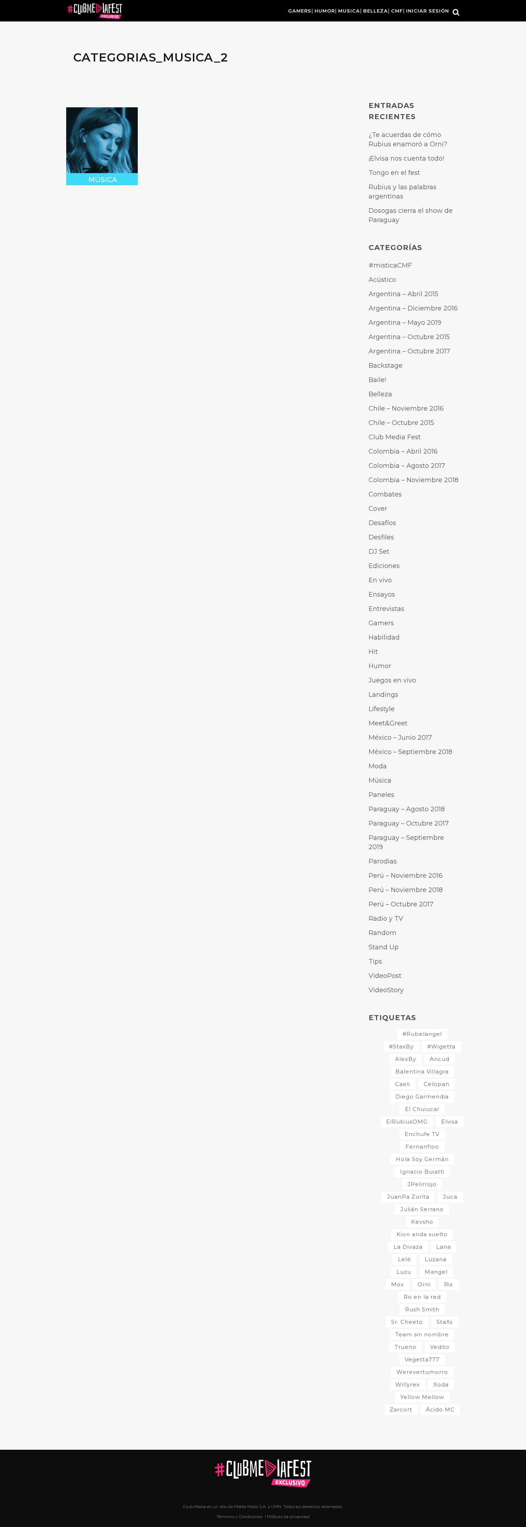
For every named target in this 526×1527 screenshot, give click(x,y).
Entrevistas (386, 609)
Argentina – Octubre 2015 (409, 337)
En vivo (380, 580)
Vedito (439, 1347)
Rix (448, 1284)
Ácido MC (440, 1409)
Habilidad (384, 637)
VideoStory (386, 990)
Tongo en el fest (394, 173)
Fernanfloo (422, 1146)
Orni (424, 1284)
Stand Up (384, 947)
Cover (378, 509)
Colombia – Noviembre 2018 (413, 480)
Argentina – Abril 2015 (403, 294)
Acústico (382, 280)
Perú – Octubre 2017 (401, 904)
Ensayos (382, 594)
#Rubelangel (422, 1034)
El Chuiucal (422, 1109)
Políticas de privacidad (288, 1516)
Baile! (377, 380)
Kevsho (422, 1221)
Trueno (406, 1347)
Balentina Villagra (422, 1071)
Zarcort (401, 1409)
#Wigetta (441, 1046)
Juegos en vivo (392, 680)
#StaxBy (401, 1046)
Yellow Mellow (422, 1397)
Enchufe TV (422, 1134)
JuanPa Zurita (408, 1196)
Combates (385, 494)
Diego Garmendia (422, 1096)
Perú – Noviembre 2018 (406, 890)
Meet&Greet (388, 723)
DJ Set (379, 552)
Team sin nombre (422, 1334)
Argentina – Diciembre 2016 (413, 308)
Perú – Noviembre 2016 (406, 876)
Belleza (380, 394)
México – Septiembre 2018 (410, 752)
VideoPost (385, 976)
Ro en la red (422, 1296)
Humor (380, 666)
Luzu (403, 1271)
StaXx (445, 1321)
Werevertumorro (422, 1372)
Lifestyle (382, 709)
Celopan (436, 1084)
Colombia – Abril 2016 (403, 451)
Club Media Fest (395, 437)
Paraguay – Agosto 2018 (407, 809)
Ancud (439, 1059)
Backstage (386, 365)
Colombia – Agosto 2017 (407, 466)
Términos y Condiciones (240, 1516)
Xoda (441, 1384)
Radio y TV (386, 918)
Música (380, 780)
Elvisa (449, 1121)
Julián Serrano (422, 1209)
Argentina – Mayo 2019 (405, 323)
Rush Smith (422, 1309)
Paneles (381, 795)
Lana (443, 1246)
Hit (373, 652)
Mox (397, 1284)
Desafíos (382, 523)
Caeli (402, 1084)
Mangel (436, 1271)
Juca (450, 1196)
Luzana (436, 1259)
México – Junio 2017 (400, 738)
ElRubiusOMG (407, 1121)
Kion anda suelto (422, 1234)
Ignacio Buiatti (422, 1171)
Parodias (383, 861)
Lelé (404, 1259)
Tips (375, 961)
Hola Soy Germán (422, 1159)
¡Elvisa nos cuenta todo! (406, 158)
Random (382, 933)
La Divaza (408, 1246)
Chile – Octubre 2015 (401, 423)
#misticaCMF (390, 265)
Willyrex (407, 1384)
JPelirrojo (422, 1184)
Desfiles (381, 537)
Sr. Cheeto (407, 1321)
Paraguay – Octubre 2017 (409, 823)
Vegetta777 (422, 1359)
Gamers (381, 623)
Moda (378, 766)
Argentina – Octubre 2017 (409, 351)
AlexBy (405, 1059)
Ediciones (384, 566)
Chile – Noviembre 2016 (406, 408)
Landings (383, 695)
